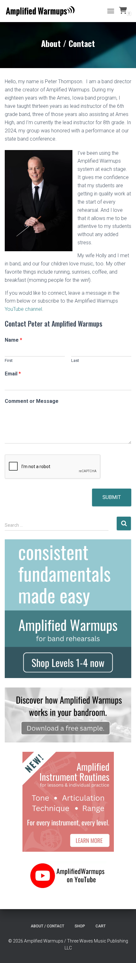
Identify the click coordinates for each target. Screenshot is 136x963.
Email (13, 374)
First (9, 360)
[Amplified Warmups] (43, 11)
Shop (80, 926)
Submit (111, 497)
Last (75, 360)
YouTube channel (23, 309)
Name (13, 340)
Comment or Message (32, 401)
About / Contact (47, 926)
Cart (101, 926)
